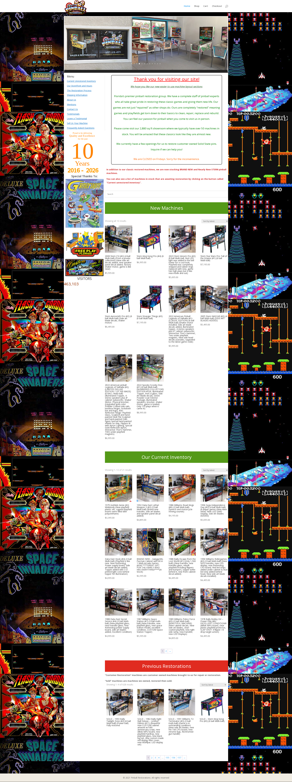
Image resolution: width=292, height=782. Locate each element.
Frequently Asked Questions (80, 127)
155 (167, 757)
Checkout (217, 6)
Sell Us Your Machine (77, 123)
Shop (196, 6)
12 (160, 63)
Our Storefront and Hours (79, 85)
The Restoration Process (79, 90)
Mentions (71, 104)
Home (187, 6)
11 (157, 63)
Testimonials (73, 113)
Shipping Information (77, 95)
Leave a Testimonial (77, 118)
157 (179, 757)
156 (173, 757)
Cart (205, 6)
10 (154, 63)
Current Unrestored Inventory (81, 81)
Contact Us (72, 109)
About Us (71, 99)
